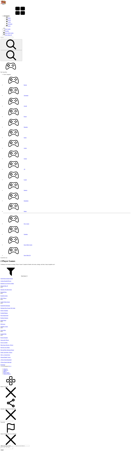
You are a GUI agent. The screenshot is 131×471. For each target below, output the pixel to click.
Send (2, 450)
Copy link (3, 422)
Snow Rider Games (28, 244)
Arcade (25, 106)
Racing (25, 85)
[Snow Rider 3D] (3, 4)
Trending (26, 234)
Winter (25, 211)
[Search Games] (11, 44)
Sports (25, 137)
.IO (24, 169)
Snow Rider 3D (27, 255)
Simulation (26, 200)
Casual (25, 179)
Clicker (25, 158)
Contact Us (5, 370)
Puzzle (25, 116)
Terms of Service (7, 373)
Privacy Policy (6, 372)
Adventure (26, 95)
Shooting (26, 127)
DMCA (5, 371)
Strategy (25, 190)
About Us (5, 369)
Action (25, 148)
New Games (26, 223)
